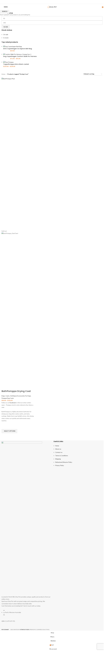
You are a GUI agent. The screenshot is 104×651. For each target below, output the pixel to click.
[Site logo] (52, 7)
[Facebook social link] (50, 1)
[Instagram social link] (53, 1)
